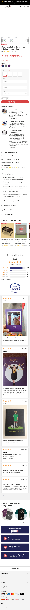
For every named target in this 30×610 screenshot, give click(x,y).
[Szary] (6, 65)
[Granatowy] (2, 65)
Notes (7, 522)
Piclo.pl (6, 607)
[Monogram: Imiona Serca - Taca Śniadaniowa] (7, 230)
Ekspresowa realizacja (17, 121)
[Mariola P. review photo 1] (15, 369)
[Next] (28, 40)
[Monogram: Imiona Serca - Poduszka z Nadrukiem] (21, 230)
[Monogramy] (21, 514)
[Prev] (2, 40)
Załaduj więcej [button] (7, 496)
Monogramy (21, 522)
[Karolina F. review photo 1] (15, 319)
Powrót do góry (15, 568)
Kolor (3, 63)
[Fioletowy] (9, 65)
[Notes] (7, 514)
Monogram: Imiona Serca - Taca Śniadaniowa (7, 240)
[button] (27, 6)
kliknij (15, 3)
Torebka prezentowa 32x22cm (17, 131)
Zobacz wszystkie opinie (6, 279)
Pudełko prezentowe (17, 109)
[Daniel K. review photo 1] (15, 422)
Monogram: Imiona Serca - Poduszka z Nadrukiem (21, 240)
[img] (7, 298)
